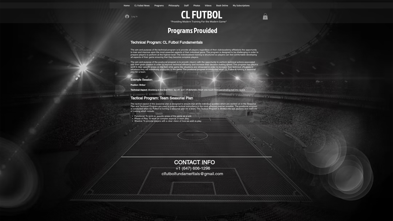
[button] (265, 16)
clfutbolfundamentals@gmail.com (192, 173)
